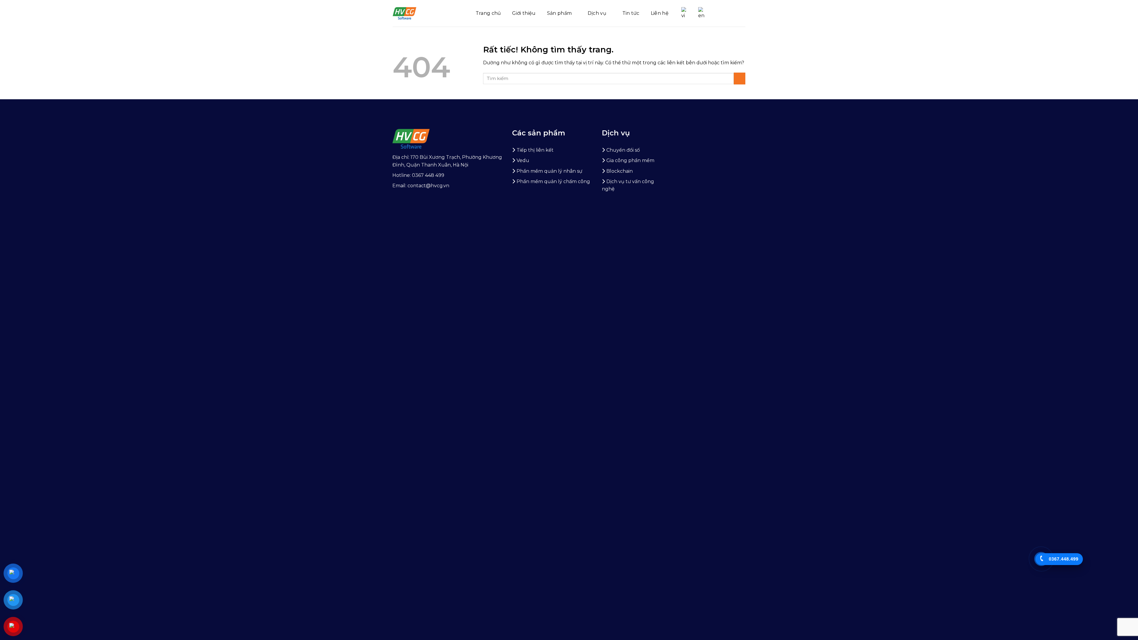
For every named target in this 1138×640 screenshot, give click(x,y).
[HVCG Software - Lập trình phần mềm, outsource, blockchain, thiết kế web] (404, 13)
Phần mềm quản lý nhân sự (549, 171)
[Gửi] (739, 78)
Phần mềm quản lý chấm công (553, 181)
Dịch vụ (597, 13)
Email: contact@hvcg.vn (420, 185)
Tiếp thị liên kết (535, 150)
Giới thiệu (524, 13)
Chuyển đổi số (623, 150)
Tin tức (631, 13)
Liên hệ (660, 13)
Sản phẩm (559, 13)
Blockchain (619, 171)
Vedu (523, 160)
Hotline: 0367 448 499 (418, 175)
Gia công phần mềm (630, 160)
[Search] (743, 13)
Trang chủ (488, 13)
